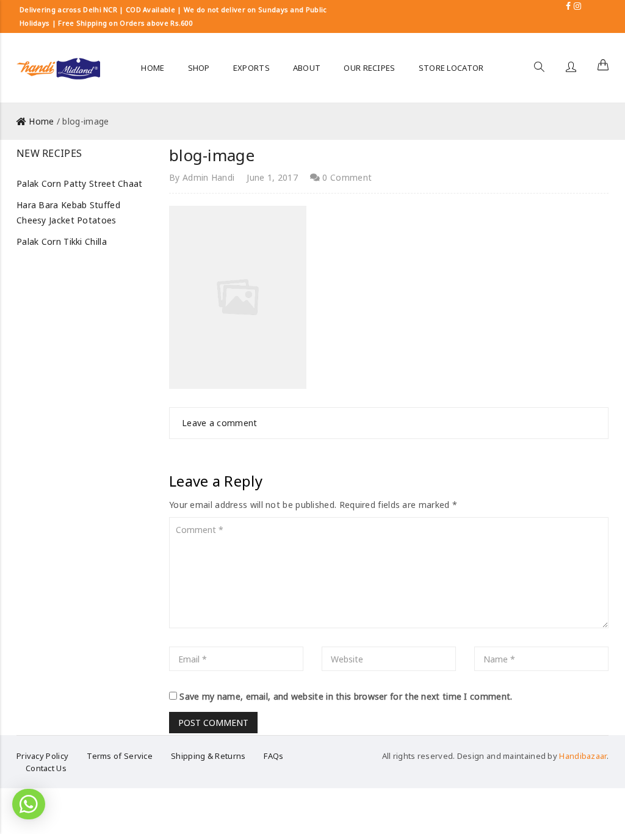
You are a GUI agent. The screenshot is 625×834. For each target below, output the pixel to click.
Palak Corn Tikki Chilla (61, 241)
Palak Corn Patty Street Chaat (79, 183)
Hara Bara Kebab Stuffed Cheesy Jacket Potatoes (68, 212)
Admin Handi (208, 177)
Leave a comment (220, 423)
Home (41, 121)
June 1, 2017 (272, 177)
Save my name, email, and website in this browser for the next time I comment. (345, 696)
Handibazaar (582, 755)
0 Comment (346, 177)
